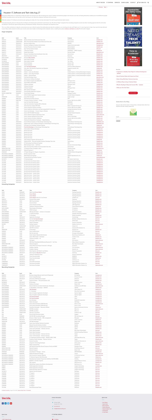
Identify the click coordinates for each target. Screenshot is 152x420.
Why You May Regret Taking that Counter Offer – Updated (130, 84)
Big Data (39, 252)
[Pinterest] (0, 15)
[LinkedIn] (6, 403)
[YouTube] (11, 403)
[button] (148, 2)
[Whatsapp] (0, 20)
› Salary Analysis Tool (106, 409)
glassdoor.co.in (100, 43)
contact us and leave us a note (72, 28)
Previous (101, 7)
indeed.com (99, 50)
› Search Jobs (105, 404)
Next (105, 7)
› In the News (105, 412)
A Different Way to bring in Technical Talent (127, 82)
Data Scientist (31, 57)
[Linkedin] (0, 13)
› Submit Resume (106, 407)
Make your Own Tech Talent (123, 87)
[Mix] (0, 18)
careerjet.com (100, 45)
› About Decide (105, 405)
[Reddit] (0, 17)
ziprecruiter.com (100, 114)
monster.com (98, 359)
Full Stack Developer (31, 66)
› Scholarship (105, 410)
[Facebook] (0, 10)
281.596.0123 (57, 406)
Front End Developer (29, 127)
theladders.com (100, 121)
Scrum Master (38, 192)
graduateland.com (101, 157)
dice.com (99, 48)
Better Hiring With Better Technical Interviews (127, 79)
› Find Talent (105, 402)
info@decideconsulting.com (60, 408)
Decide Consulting (6, 390)
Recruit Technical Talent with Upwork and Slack (127, 76)
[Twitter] (0, 12)
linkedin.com (100, 39)
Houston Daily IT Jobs (22, 390)
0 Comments (28, 390)
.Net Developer (33, 289)
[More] (0, 21)
